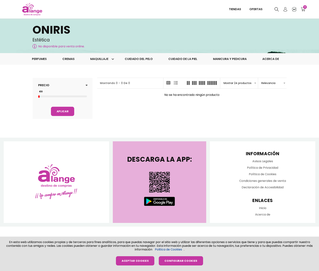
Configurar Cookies (180, 261)
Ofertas (256, 9)
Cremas (68, 59)
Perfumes (39, 59)
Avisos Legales (262, 161)
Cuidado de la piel (182, 59)
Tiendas (235, 9)
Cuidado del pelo (139, 59)
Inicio (262, 208)
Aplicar (63, 111)
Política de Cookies (262, 174)
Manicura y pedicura (230, 59)
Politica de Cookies (168, 249)
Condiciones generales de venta (262, 181)
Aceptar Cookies (135, 261)
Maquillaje (99, 59)
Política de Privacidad (262, 168)
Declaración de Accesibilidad (263, 187)
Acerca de (270, 59)
